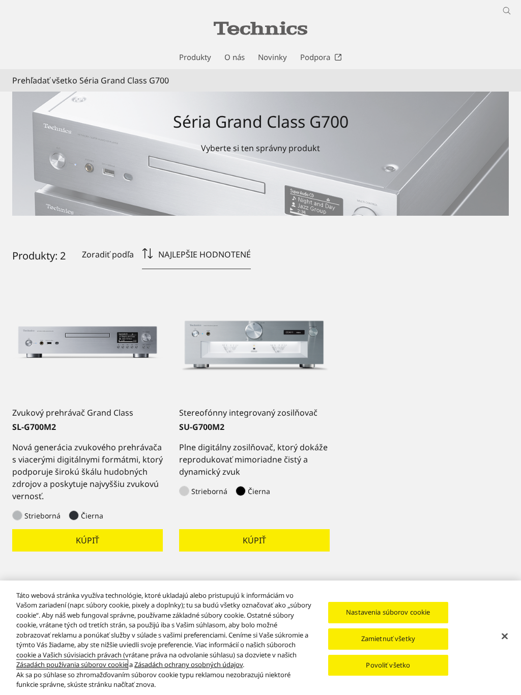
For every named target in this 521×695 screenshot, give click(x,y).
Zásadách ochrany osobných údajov (188, 664)
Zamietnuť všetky (388, 638)
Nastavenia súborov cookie (388, 612)
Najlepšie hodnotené (204, 254)
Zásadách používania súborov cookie (72, 664)
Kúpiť (87, 540)
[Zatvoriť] (505, 636)
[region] (260, 638)
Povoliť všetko (388, 665)
